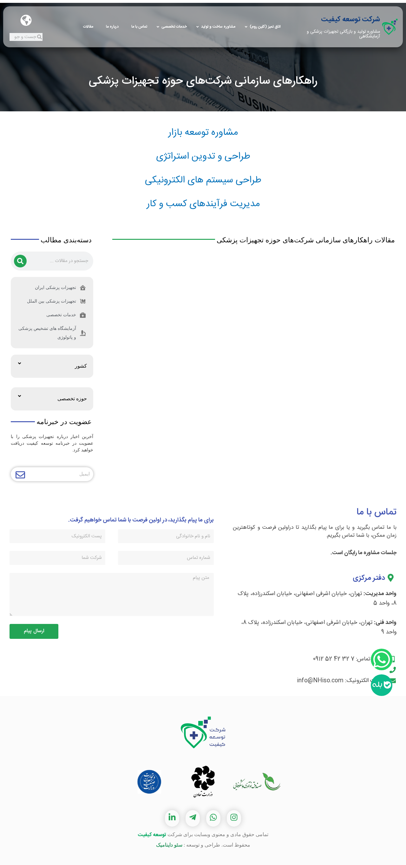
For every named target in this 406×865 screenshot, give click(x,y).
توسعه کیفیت (152, 835)
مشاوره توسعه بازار (203, 133)
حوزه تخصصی (72, 398)
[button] (52, 366)
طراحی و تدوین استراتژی (203, 156)
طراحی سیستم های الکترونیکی (203, 180)
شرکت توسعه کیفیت (350, 19)
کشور (81, 366)
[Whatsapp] (381, 659)
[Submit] (20, 475)
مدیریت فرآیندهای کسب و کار (203, 204)
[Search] (20, 261)
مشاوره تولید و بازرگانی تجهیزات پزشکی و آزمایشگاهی (343, 34)
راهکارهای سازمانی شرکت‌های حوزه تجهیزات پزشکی (203, 81)
